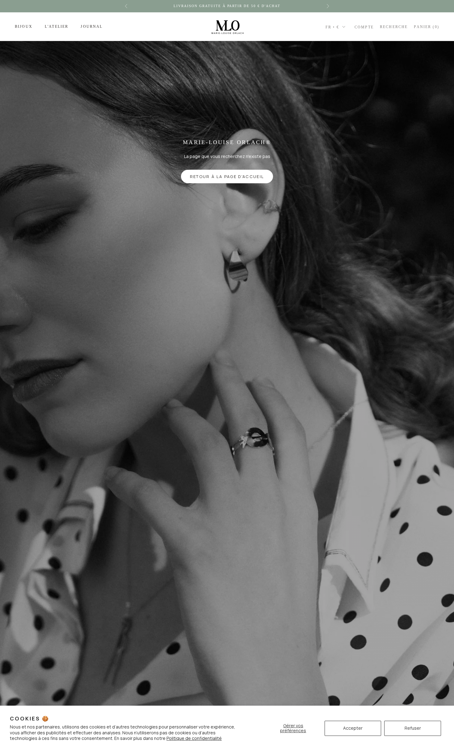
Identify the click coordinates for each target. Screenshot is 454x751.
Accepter (353, 728)
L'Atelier (56, 26)
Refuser (413, 728)
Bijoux (23, 26)
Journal (92, 26)
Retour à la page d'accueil (227, 176)
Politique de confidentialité (194, 738)
